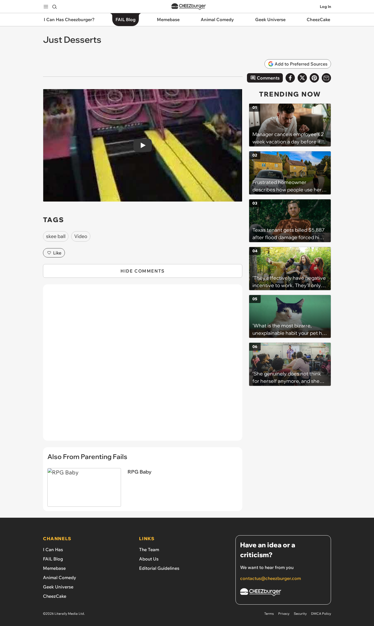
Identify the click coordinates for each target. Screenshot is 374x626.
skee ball (55, 236)
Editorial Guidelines (159, 568)
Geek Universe (58, 587)
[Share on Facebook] (290, 78)
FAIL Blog (53, 559)
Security (300, 613)
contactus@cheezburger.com (270, 578)
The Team (149, 549)
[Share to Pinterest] (314, 78)
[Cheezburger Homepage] (188, 7)
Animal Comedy (59, 577)
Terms (269, 613)
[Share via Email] (326, 78)
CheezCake (54, 596)
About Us (149, 559)
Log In (325, 6)
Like (57, 253)
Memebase (54, 568)
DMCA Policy (321, 613)
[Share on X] (302, 78)
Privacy (283, 613)
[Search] (54, 6)
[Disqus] (142, 365)
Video (80, 236)
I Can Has (53, 549)
